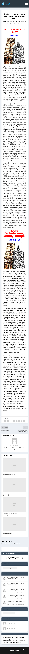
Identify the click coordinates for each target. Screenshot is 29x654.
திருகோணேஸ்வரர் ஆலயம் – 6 (9, 533)
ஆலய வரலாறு (12, 23)
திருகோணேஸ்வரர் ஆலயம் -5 (9, 474)
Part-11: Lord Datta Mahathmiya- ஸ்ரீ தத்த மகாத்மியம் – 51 (15, 578)
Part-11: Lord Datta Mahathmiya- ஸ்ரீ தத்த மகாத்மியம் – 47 (15, 602)
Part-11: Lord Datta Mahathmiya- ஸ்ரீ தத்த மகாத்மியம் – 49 (15, 590)
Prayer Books (14, 579)
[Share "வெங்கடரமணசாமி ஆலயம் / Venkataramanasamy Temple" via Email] (5, 421)
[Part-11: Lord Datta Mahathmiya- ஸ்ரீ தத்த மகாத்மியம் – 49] (4, 590)
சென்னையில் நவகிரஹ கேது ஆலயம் (10, 513)
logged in (9, 543)
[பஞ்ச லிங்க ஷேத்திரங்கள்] (14, 485)
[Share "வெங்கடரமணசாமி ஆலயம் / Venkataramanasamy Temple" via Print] (8, 421)
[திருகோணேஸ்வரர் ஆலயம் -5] (14, 465)
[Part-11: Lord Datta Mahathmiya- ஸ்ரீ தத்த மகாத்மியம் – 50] (4, 584)
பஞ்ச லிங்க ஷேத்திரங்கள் (8, 494)
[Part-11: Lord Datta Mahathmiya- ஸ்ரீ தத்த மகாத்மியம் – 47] (4, 602)
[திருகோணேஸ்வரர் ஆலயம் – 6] (14, 524)
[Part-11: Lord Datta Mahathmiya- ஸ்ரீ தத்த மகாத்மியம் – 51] (4, 578)
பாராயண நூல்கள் (21, 579)
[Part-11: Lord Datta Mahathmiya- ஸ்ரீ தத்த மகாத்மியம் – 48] (4, 596)
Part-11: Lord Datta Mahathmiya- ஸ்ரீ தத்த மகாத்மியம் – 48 (15, 596)
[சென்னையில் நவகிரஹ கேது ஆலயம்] (14, 504)
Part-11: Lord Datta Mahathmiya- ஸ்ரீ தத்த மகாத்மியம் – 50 (15, 584)
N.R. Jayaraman (11, 21)
